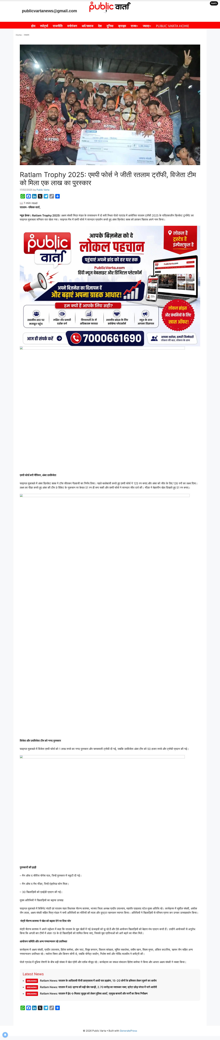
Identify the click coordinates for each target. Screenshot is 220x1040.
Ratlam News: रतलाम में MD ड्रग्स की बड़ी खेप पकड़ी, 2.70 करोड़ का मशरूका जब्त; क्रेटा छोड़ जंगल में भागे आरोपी (92, 987)
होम (33, 26)
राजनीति (57, 26)
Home (19, 35)
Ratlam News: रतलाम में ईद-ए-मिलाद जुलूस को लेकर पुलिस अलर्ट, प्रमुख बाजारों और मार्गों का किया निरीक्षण (87, 993)
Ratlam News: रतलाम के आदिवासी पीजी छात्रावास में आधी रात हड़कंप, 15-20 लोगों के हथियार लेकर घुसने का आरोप (92, 980)
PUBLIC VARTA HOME (172, 26)
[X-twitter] (175, 6)
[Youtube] (165, 6)
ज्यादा (146, 26)
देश (100, 26)
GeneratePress (128, 1030)
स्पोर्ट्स (44, 26)
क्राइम (122, 26)
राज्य (133, 26)
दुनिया (110, 26)
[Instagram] (156, 6)
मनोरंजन (72, 26)
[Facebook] (165, 15)
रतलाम (26, 35)
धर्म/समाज (87, 26)
